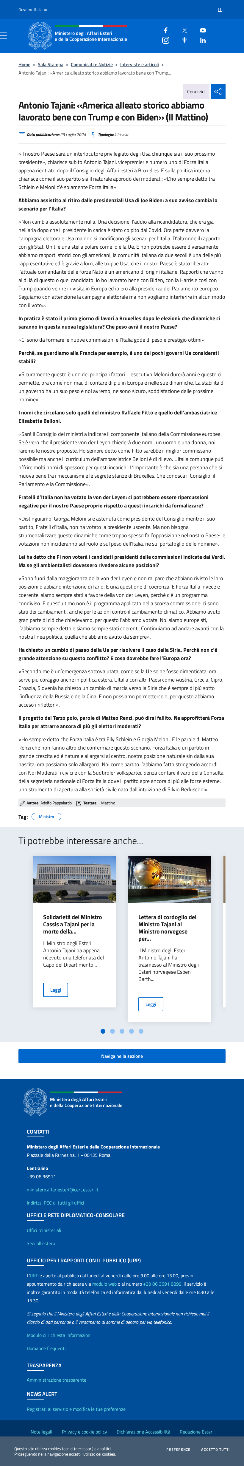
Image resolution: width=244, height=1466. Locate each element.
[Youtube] (201, 30)
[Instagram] (163, 39)
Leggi (55, 989)
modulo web (104, 1283)
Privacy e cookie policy (84, 1431)
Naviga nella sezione (122, 1056)
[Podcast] (182, 39)
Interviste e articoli (139, 64)
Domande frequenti (46, 1348)
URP (34, 1275)
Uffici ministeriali (44, 1230)
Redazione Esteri (197, 1431)
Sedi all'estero (41, 1243)
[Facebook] (163, 30)
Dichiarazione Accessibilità (143, 1431)
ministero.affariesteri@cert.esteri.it (62, 1189)
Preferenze (178, 1449)
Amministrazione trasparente (56, 1379)
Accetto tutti (215, 1449)
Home (24, 64)
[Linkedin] (201, 39)
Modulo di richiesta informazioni (59, 1335)
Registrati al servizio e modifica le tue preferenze (76, 1409)
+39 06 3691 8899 (162, 1283)
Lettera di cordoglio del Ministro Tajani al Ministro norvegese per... (167, 928)
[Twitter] (182, 30)
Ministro (46, 815)
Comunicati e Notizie (92, 64)
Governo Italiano (32, 9)
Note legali (41, 1431)
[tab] (103, 1031)
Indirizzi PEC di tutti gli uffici (55, 1202)
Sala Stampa (50, 64)
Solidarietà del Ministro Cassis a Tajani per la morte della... (72, 924)
